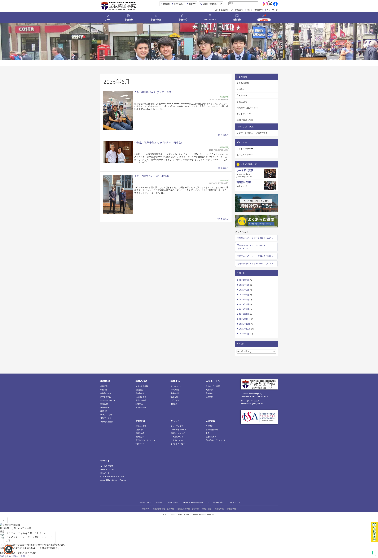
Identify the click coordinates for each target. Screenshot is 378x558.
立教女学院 (219, 509)
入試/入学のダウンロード (216, 440)
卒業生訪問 (242, 101)
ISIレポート (105, 473)
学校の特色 (156, 19)
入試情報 (210, 421)
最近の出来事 (243, 83)
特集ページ (140, 444)
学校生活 (183, 19)
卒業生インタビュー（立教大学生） (253, 133)
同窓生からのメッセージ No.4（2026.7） (256, 238)
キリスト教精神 (142, 386)
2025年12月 (244, 319)
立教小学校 (206, 509)
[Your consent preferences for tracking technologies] (373, 553)
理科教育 (209, 393)
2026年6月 (244, 290)
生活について (178, 440)
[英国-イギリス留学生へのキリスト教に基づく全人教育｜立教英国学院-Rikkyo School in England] (118, 5)
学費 (207, 433)
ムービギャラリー (245, 155)
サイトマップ (272, 10)
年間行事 (174, 404)
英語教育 (209, 390)
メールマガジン (237, 10)
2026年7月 (244, 285)
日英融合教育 (141, 397)
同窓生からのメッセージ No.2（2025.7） (256, 256)
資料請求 (159, 502)
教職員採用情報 (106, 422)
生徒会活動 (175, 393)
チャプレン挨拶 (106, 415)
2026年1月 (244, 314)
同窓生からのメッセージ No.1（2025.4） (256, 263)
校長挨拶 (103, 411)
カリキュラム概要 (213, 386)
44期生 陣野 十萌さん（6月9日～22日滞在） (158, 142)
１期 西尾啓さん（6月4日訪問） (152, 176)
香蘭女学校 (231, 509)
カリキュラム (210, 19)
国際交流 (139, 390)
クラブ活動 (175, 390)
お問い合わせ (179, 4)
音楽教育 (209, 397)
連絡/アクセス (105, 418)
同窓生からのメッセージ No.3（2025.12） (251, 247)
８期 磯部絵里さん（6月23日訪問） (154, 92)
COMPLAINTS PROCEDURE (112, 477)
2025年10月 (244, 329)
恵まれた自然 (141, 407)
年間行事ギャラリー (246, 120)
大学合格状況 (105, 397)
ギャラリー (176, 421)
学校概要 (103, 386)
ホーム (108, 19)
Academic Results (107, 400)
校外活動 (174, 397)
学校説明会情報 (212, 430)
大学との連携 (141, 400)
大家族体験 (140, 393)
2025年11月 (244, 324)
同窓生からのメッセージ (248, 108)
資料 (166, 4)
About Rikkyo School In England (113, 480)
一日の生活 (175, 400)
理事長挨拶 (104, 407)
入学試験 (209, 426)
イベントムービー (178, 444)
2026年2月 (244, 309)
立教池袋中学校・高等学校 (163, 509)
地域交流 (139, 404)
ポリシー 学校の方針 (255, 10)
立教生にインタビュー (179, 433)
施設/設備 (104, 404)
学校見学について (107, 469)
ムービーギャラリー (178, 430)
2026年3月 (244, 304)
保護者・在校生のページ (193, 502)
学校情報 (129, 19)
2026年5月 (244, 294)
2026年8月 (244, 280)
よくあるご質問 (221, 10)
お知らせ (241, 89)
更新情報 (237, 19)
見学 (192, 4)
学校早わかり (105, 393)
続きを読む (223, 135)
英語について (178, 437)
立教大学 (145, 509)
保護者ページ (212, 4)
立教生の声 (242, 95)
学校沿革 (103, 390)
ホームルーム (176, 386)
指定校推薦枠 (211, 437)
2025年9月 (244, 333)
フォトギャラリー (245, 114)
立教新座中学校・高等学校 (188, 509)
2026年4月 (244, 299)
